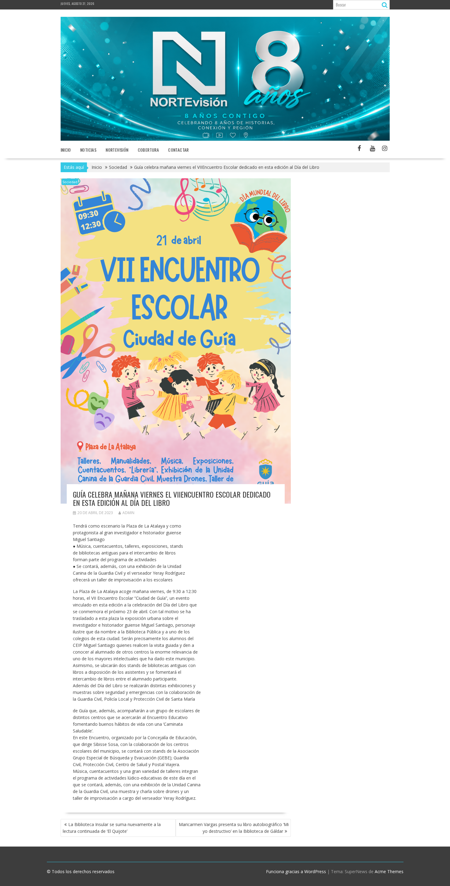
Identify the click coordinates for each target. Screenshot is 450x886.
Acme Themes (389, 871)
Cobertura (148, 149)
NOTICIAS (88, 149)
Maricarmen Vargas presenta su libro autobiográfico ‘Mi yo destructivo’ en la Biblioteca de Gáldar (234, 827)
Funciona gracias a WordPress (296, 871)
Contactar (178, 149)
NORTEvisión (117, 149)
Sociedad (69, 182)
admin (128, 512)
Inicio (66, 149)
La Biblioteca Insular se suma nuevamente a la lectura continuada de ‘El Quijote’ (112, 827)
